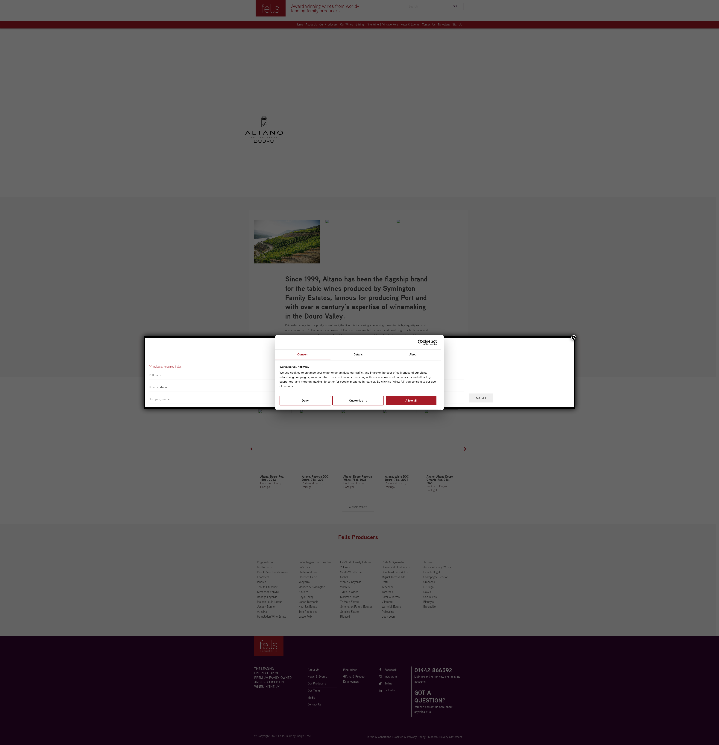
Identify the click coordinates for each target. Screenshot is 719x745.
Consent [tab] (303, 354)
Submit (481, 398)
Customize (356, 400)
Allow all (411, 400)
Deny (305, 400)
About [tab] (413, 354)
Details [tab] (358, 354)
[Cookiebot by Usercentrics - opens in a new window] (420, 342)
